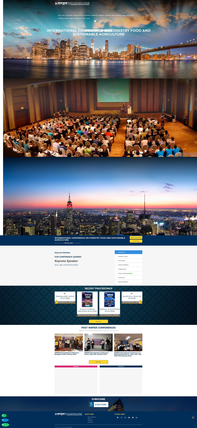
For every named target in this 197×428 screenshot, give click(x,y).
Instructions (121, 260)
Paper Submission (92, 417)
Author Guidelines (123, 264)
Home (59, 15)
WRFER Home (95, 2)
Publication (101, 15)
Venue (113, 15)
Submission (88, 15)
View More (98, 321)
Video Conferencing (124, 273)
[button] (140, 301)
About (93, 4)
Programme (108, 15)
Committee (118, 15)
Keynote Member (123, 281)
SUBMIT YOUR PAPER (136, 237)
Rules (93, 8)
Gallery (124, 15)
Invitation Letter (123, 256)
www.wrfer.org (69, 427)
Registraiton (121, 252)
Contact (94, 10)
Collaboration (122, 269)
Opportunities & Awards (98, 7)
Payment (90, 418)
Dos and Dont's (130, 15)
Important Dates (77, 15)
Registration (94, 15)
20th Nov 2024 (68, 243)
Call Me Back (136, 241)
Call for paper (69, 15)
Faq (83, 15)
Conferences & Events (97, 5)
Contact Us (121, 277)
